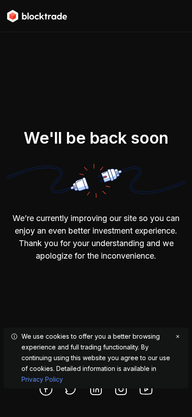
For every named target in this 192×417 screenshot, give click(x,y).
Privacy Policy (42, 379)
